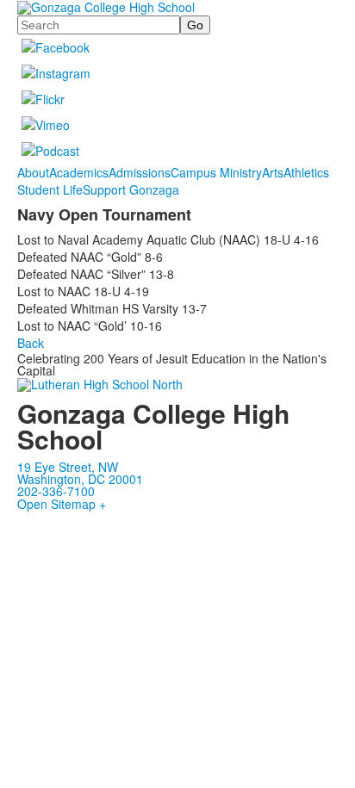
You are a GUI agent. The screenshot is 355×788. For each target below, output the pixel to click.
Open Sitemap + (61, 503)
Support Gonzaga (131, 189)
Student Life (50, 189)
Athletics (306, 172)
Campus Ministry (216, 172)
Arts (272, 172)
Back (30, 342)
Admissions (140, 172)
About (33, 172)
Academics (79, 172)
